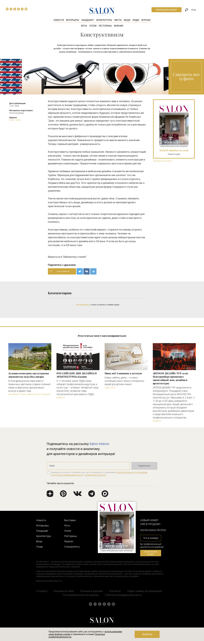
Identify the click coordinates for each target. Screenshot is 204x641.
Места (118, 20)
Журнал (146, 20)
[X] (80, 271)
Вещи (127, 20)
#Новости (60, 398)
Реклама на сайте (64, 591)
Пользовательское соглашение (81, 594)
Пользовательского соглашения (131, 472)
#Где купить (110, 388)
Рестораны (105, 25)
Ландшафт (87, 20)
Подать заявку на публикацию (144, 591)
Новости (59, 20)
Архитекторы (104, 20)
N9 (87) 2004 (15, 120)
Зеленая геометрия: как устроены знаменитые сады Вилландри (28, 375)
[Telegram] (93, 271)
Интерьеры (72, 20)
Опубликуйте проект (166, 9)
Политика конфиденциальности (123, 594)
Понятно (147, 634)
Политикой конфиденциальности (67, 475)
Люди (135, 20)
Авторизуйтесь (83, 305)
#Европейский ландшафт (38, 394)
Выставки (70, 520)
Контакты (115, 591)
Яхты (84, 25)
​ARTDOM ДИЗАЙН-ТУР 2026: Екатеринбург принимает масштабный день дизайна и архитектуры (170, 378)
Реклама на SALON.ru (162, 161)
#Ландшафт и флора (17, 394)
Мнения (118, 25)
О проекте (41, 591)
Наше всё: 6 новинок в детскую (123, 373)
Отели (92, 25)
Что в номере (150, 538)
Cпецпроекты (72, 546)
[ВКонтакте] (86, 271)
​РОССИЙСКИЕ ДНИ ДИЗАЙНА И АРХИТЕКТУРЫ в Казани (76, 375)
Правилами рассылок (95, 475)
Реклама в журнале (91, 591)
